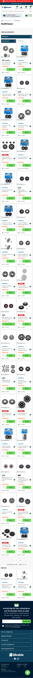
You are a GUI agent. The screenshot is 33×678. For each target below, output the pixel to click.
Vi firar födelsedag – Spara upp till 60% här (17, 1)
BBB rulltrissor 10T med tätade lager (6, 381)
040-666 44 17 (4, 665)
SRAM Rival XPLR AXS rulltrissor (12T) (6, 545)
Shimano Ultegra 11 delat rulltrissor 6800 (23, 223)
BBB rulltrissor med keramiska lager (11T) (7, 318)
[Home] (3, 20)
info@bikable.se (4, 666)
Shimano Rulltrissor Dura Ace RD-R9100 (23, 545)
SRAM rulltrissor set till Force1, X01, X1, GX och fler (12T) (23, 513)
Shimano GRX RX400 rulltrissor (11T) (7, 190)
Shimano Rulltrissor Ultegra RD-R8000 (6, 95)
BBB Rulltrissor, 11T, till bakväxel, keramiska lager (7, 479)
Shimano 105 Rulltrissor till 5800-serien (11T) (22, 382)
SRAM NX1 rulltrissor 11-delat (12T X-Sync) (22, 318)
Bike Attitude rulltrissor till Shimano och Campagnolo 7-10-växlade (23, 480)
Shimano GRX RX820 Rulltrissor (7, 512)
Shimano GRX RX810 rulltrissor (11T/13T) (23, 447)
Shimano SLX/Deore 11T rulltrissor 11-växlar (7, 223)
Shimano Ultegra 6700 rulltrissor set (6, 447)
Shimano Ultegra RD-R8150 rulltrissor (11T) (23, 255)
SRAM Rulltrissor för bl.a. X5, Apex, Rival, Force (7, 415)
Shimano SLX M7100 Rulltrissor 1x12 (7, 349)
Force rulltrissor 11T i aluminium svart (6, 63)
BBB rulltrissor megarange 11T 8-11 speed (22, 191)
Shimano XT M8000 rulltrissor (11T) (7, 286)
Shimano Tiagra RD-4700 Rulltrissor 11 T (23, 157)
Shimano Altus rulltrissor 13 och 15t (22, 349)
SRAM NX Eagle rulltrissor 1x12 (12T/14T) (23, 286)
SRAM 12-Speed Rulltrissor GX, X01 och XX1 (7, 158)
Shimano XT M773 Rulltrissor (6, 126)
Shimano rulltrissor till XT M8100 (7, 255)
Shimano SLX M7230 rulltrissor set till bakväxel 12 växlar (7, 586)
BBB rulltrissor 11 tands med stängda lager (23, 94)
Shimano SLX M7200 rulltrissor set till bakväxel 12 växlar (23, 586)
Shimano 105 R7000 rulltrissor (23, 63)
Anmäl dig (26, 621)
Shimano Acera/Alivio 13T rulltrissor (23, 126)
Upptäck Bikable (6, 636)
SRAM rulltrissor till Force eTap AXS (22, 414)
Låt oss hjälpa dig (6, 632)
